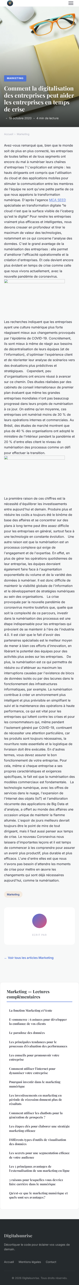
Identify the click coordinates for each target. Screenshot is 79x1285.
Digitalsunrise (18, 1235)
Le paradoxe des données (27, 1033)
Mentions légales (30, 1262)
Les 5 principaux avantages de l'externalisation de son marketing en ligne (39, 1168)
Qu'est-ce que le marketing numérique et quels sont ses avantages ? (38, 1195)
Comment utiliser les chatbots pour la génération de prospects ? (36, 1115)
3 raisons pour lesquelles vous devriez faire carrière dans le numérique (36, 1182)
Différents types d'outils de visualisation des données (37, 1142)
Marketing (15, 78)
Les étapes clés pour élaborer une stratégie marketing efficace (39, 1128)
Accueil (8, 134)
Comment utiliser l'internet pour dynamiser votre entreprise (32, 1071)
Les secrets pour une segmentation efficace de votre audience (39, 1155)
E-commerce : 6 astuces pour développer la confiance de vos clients (38, 1021)
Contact (51, 1262)
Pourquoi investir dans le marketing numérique (34, 1084)
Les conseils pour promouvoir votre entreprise (34, 1057)
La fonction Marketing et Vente (30, 1010)
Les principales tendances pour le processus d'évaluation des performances (38, 1044)
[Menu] (71, 3)
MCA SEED (57, 200)
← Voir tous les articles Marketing (29, 958)
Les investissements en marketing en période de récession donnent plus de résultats (35, 1099)
